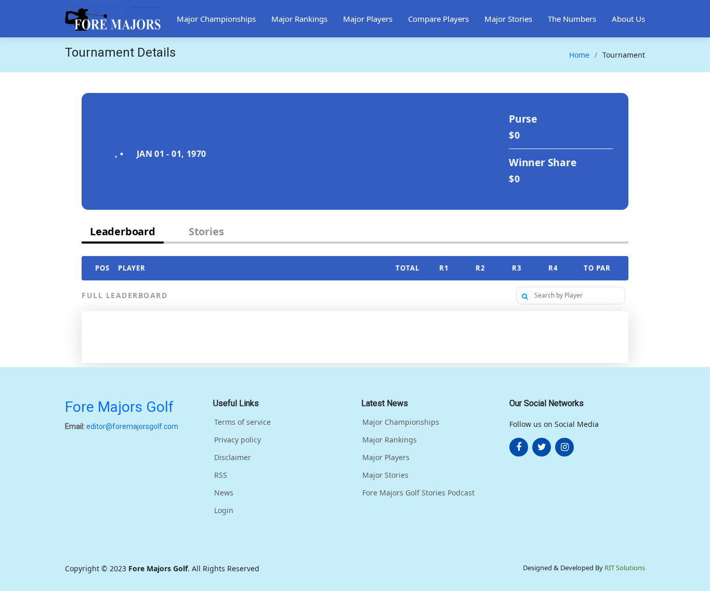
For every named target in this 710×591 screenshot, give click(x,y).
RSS (220, 475)
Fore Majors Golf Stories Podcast (418, 492)
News (223, 492)
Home (579, 55)
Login (223, 510)
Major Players (367, 19)
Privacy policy (237, 440)
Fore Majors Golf (119, 406)
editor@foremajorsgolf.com (132, 426)
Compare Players (438, 19)
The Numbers (572, 19)
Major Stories (508, 19)
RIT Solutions (624, 567)
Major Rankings (299, 19)
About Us (628, 19)
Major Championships (216, 19)
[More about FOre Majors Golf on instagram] (564, 447)
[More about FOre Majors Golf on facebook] (518, 447)
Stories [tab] (206, 231)
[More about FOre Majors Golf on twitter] (541, 447)
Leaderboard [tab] (122, 231)
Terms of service (242, 422)
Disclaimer (232, 457)
